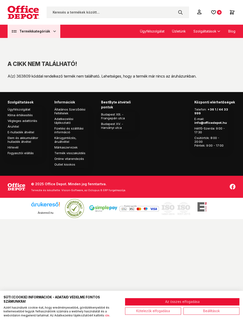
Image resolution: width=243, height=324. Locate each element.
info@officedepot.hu (210, 123)
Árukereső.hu (45, 212)
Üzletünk (179, 31)
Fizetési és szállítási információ (69, 130)
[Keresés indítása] (180, 12)
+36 (210, 109)
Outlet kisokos (64, 164)
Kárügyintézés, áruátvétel (65, 139)
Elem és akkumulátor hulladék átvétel (23, 139)
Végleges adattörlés (22, 121)
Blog (231, 31)
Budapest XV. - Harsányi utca (112, 126)
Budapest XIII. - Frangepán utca (113, 116)
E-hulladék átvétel (21, 132)
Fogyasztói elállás (21, 153)
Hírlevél (13, 147)
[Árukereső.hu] (45, 206)
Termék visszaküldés (69, 153)
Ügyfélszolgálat (152, 31)
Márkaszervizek (66, 147)
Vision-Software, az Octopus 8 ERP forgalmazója (93, 190)
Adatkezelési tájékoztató (63, 121)
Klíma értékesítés (20, 115)
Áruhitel (13, 126)
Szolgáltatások (204, 31)
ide (107, 315)
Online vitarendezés (69, 159)
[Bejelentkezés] (199, 12)
